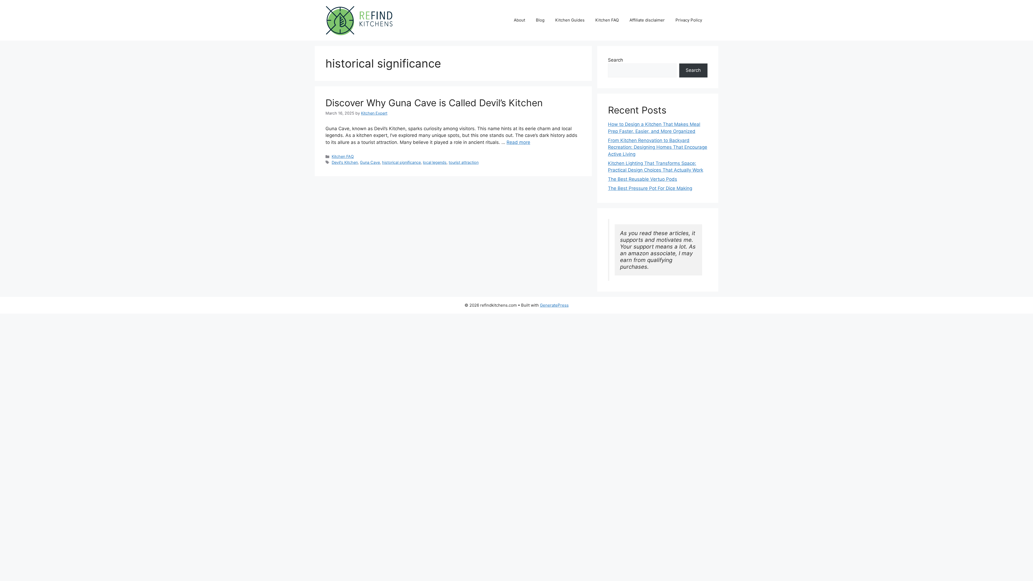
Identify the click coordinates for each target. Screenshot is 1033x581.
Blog (540, 20)
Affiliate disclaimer (647, 20)
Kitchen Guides (570, 20)
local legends (435, 162)
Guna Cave (370, 162)
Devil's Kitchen (345, 162)
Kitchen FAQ (607, 20)
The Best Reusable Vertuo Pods (642, 179)
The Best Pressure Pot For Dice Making (650, 188)
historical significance (401, 162)
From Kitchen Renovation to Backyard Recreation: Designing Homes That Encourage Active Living (657, 147)
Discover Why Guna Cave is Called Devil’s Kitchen (434, 102)
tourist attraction (464, 162)
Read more (518, 142)
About (519, 20)
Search (615, 60)
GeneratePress (554, 305)
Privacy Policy (688, 20)
